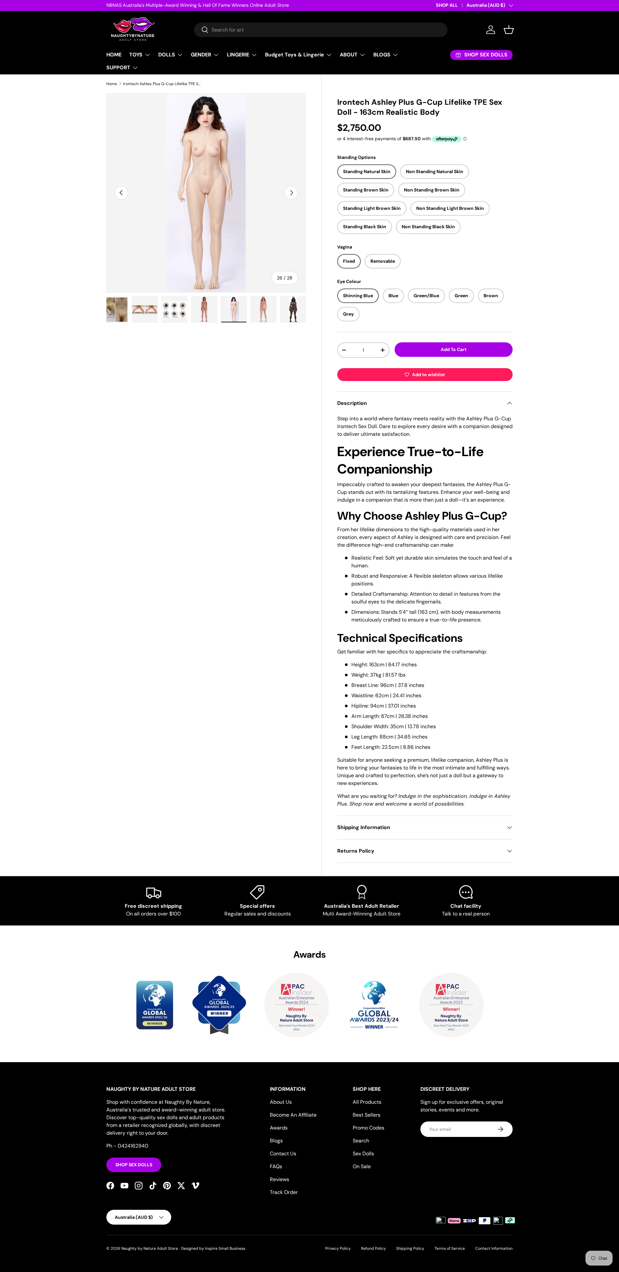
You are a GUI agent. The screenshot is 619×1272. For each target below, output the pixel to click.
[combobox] (320, 30)
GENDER (201, 54)
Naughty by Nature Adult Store (149, 1248)
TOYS (135, 54)
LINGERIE (238, 54)
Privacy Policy (338, 1248)
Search (361, 1140)
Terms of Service (450, 1248)
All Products (367, 1102)
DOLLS (166, 54)
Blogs (276, 1140)
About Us (281, 1102)
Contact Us (283, 1153)
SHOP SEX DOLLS (133, 1165)
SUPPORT (118, 67)
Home (111, 84)
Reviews (279, 1179)
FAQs (276, 1166)
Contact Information (494, 1248)
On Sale (362, 1166)
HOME (114, 54)
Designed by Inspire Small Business (213, 1248)
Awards (279, 1127)
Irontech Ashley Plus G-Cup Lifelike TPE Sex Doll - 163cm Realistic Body (162, 84)
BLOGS (381, 54)
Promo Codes (368, 1127)
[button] (509, 30)
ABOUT (349, 54)
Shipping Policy (410, 1248)
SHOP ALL (447, 5)
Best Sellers (366, 1114)
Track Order (284, 1192)
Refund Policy (373, 1248)
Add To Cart (454, 349)
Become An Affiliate (293, 1114)
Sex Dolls (363, 1153)
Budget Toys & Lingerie (294, 54)
